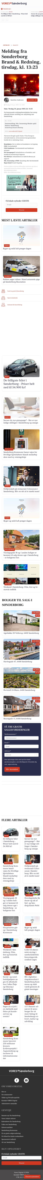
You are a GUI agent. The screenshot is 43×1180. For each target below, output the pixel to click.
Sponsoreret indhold (9, 1139)
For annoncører (7, 1095)
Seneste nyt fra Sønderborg (11, 1116)
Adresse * (7, 751)
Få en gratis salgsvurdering (11, 1133)
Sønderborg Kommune (9, 1130)
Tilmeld (21, 210)
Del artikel (31, 100)
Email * (7, 743)
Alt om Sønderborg (8, 1142)
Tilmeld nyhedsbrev (32, 1177)
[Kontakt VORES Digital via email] (26, 1080)
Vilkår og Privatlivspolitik (10, 1098)
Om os (4, 1092)
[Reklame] (21, 183)
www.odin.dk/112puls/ (15, 131)
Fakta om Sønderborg (9, 1124)
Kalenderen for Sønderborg (11, 1121)
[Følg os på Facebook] (16, 1080)
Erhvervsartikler (7, 1127)
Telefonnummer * (10, 734)
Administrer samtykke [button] (9, 1104)
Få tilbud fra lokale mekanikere (12, 1136)
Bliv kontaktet (12, 769)
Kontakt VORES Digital (9, 1101)
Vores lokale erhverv (9, 1118)
